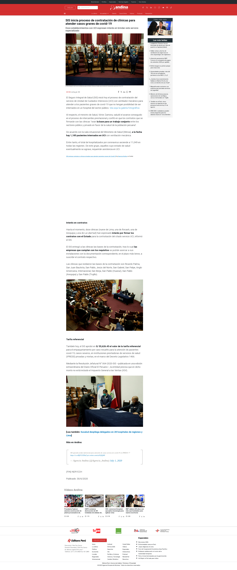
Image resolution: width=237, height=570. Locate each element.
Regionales (95, 557)
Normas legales (123, 2)
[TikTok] (171, 7)
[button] (65, 504)
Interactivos (126, 552)
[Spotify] (167, 7)
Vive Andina (142, 2)
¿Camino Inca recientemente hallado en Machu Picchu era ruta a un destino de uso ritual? (160, 81)
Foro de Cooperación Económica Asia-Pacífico (152, 549)
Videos (132, 13)
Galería (114, 13)
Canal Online (123, 13)
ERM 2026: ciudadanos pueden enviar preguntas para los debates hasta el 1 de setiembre (160, 112)
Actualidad (104, 13)
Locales (94, 554)
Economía (95, 552)
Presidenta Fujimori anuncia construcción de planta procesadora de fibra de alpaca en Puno (72, 511)
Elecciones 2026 (143, 542)
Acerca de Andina (116, 563)
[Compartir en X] (81, 516)
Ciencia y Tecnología (113, 557)
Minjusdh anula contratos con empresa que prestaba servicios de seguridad (160, 88)
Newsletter (148, 13)
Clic (108, 552)
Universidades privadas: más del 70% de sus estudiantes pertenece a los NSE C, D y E (160, 73)
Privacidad (133, 563)
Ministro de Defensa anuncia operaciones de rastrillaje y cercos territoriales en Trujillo (159, 96)
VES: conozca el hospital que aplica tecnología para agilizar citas (114, 511)
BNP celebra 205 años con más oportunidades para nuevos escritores (135, 511)
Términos (125, 563)
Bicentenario (95, 2)
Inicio (93, 544)
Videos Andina (73, 489)
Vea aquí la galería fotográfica (124, 108)
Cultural (109, 544)
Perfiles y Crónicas (113, 554)
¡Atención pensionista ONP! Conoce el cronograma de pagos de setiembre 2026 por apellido (161, 60)
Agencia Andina (122, 156)
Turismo (133, 2)
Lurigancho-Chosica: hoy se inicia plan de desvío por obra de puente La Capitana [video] (160, 45)
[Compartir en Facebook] (78, 516)
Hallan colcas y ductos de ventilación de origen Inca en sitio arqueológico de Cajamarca (160, 52)
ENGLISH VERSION (99, 540)
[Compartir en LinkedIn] (82, 516)
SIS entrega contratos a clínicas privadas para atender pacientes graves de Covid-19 (91, 156)
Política (94, 549)
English (70, 7)
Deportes (110, 549)
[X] (147, 7)
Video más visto (160, 20)
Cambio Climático (112, 559)
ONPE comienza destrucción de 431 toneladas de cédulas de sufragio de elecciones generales (93, 512)
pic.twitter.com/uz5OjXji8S (96, 455)
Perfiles (104, 2)
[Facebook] (143, 7)
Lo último (94, 13)
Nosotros (125, 559)
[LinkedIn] (151, 7)
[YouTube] (155, 7)
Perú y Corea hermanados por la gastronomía (152, 556)
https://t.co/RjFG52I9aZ (78, 455)
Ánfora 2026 (111, 547)
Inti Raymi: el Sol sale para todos (148, 558)
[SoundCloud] (163, 7)
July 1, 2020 (116, 460)
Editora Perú (106, 563)
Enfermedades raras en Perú (147, 544)
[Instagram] (159, 7)
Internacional (96, 559)
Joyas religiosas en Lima (145, 547)
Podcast (139, 13)
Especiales (112, 2)
